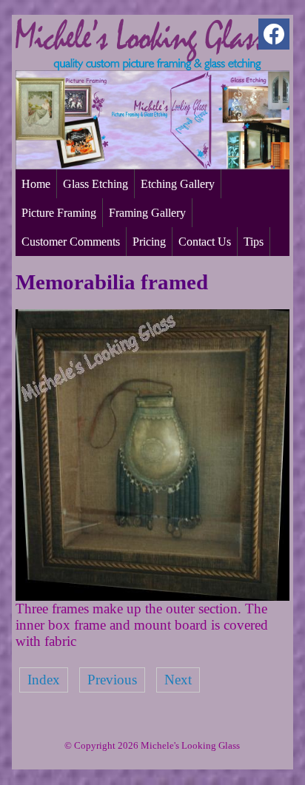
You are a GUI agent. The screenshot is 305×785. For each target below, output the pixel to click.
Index (43, 679)
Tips (254, 241)
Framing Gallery (147, 212)
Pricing (149, 241)
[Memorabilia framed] (153, 596)
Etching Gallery (178, 184)
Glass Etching (95, 184)
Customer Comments (70, 241)
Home (35, 184)
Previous (112, 679)
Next (178, 679)
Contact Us (204, 241)
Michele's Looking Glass (190, 745)
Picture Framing (58, 212)
